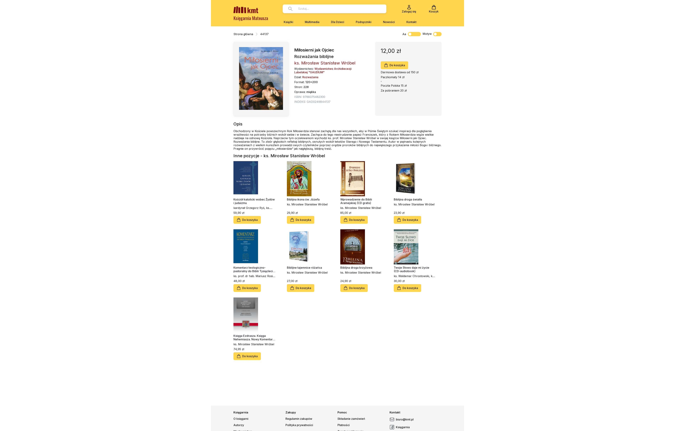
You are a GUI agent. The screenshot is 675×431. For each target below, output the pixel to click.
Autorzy (238, 425)
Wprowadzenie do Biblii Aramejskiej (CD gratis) (356, 201)
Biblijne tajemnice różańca (304, 267)
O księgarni (240, 418)
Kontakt (411, 22)
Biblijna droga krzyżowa (356, 267)
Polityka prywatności (299, 425)
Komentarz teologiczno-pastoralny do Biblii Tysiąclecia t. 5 (253, 269)
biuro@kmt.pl (405, 419)
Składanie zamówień (351, 418)
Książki (288, 22)
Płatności (344, 425)
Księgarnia (403, 427)
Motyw (427, 33)
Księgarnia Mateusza (250, 18)
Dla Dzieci (337, 22)
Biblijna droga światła (408, 199)
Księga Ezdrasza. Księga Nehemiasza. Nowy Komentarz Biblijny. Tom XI (253, 337)
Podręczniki (363, 22)
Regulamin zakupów (298, 418)
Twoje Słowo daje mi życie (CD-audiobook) (411, 269)
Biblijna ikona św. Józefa (303, 199)
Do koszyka (397, 65)
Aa (404, 34)
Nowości (389, 22)
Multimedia (312, 22)
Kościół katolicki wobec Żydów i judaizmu (254, 201)
